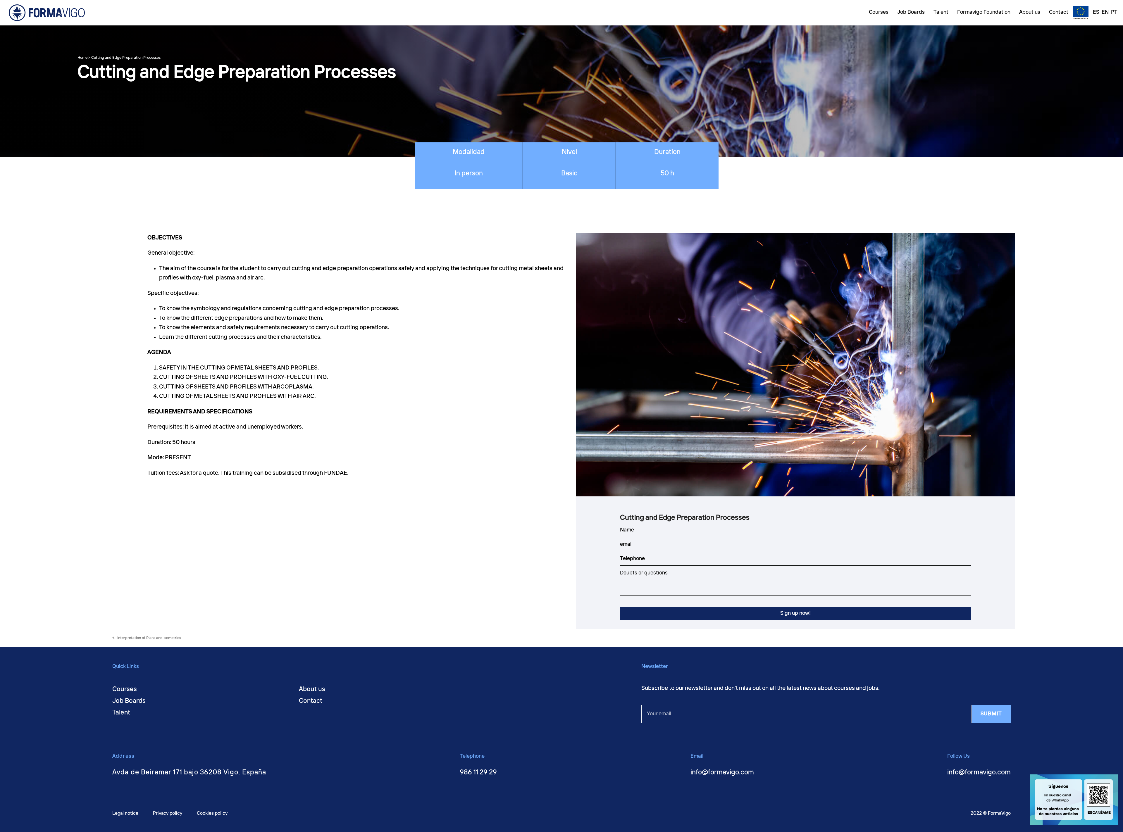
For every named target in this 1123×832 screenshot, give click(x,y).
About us (312, 689)
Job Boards (129, 701)
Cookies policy (212, 813)
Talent (121, 713)
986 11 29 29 (478, 772)
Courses (124, 689)
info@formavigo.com (722, 772)
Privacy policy (167, 813)
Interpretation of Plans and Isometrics (149, 638)
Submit (991, 714)
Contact (310, 701)
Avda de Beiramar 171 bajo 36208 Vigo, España (189, 772)
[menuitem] (1094, 13)
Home (82, 58)
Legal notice (125, 813)
